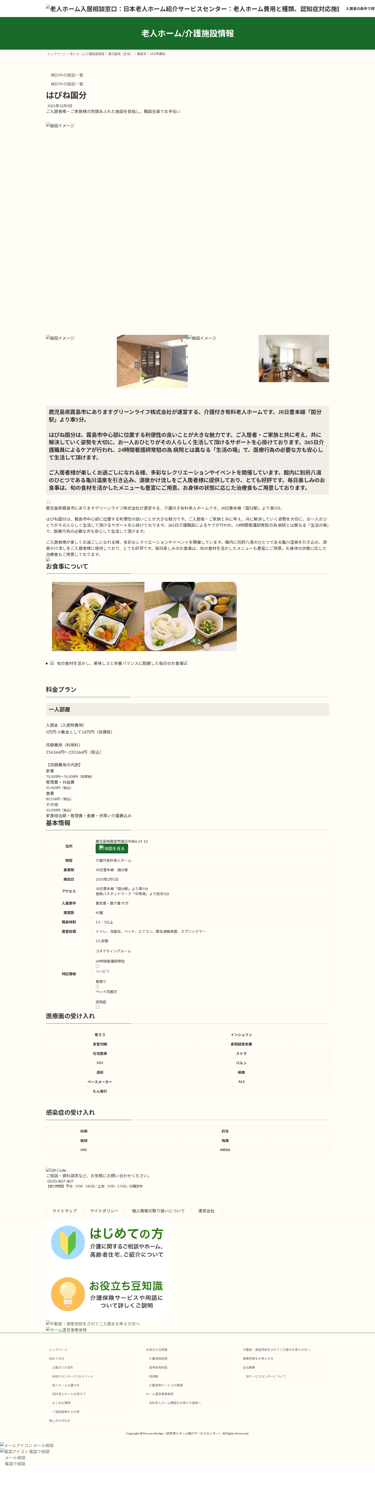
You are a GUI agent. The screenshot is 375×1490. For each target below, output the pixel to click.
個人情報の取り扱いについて (158, 1210)
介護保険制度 (158, 1358)
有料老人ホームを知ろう (69, 1394)
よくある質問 (61, 1403)
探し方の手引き (59, 1420)
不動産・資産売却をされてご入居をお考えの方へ (276, 1350)
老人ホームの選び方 (66, 1385)
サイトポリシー (104, 1210)
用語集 (153, 1376)
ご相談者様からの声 (66, 1412)
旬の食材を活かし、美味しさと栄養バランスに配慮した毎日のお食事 (120, 663)
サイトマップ (64, 1210)
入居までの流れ (62, 1367)
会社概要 (249, 1367)
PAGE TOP (361, 1440)
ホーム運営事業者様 (159, 1394)
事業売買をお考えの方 (258, 1358)
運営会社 (206, 1210)
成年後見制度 (158, 1367)
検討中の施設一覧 (66, 75)
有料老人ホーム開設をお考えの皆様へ (175, 1403)
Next (332, 370)
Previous (42, 370)
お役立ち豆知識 (156, 1350)
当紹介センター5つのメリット (73, 1376)
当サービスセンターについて (266, 1376)
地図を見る (114, 848)
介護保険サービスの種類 (166, 1385)
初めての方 (56, 1358)
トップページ (58, 1350)
